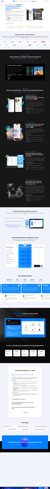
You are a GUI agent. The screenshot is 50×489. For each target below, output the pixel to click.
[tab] (19, 317)
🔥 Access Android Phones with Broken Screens (28, 427)
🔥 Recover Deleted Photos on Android (10, 427)
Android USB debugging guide (12, 221)
